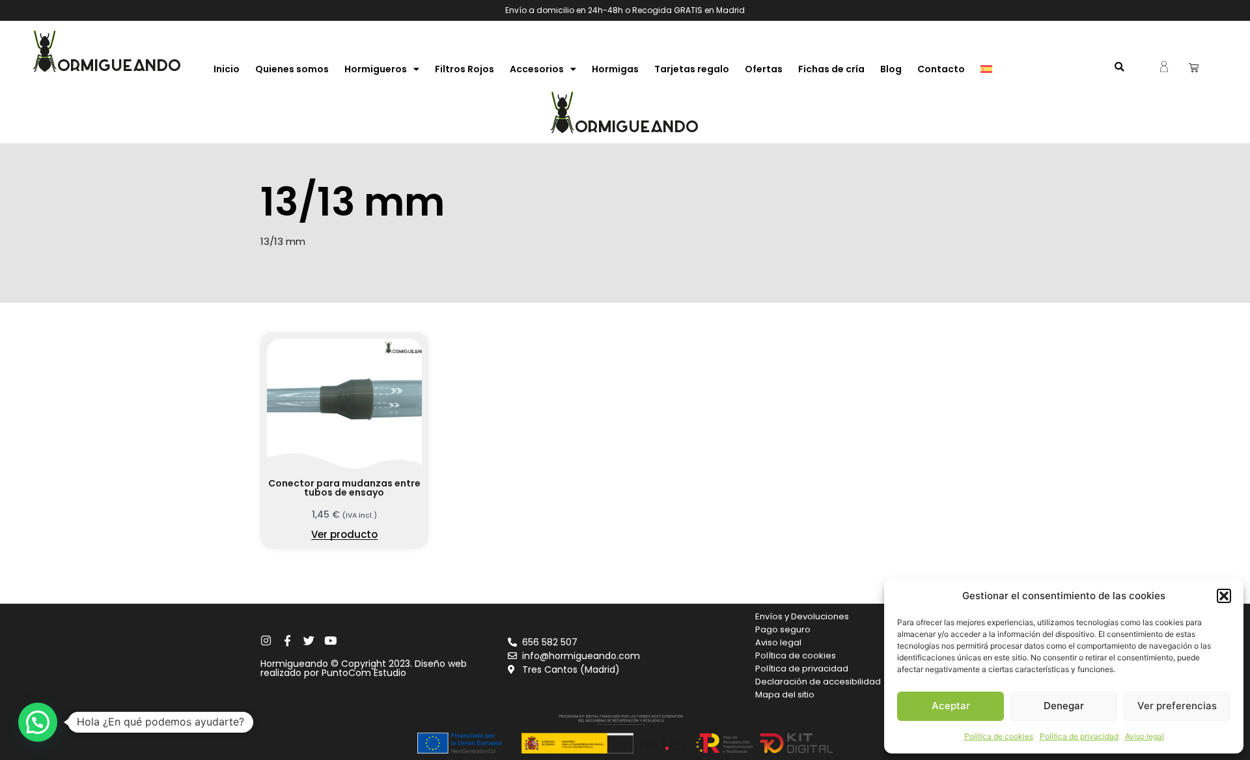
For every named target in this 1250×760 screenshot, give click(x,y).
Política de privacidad (1079, 736)
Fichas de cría (831, 69)
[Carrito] (1194, 67)
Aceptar (951, 705)
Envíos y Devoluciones (802, 616)
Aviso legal (1144, 736)
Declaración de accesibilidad (818, 681)
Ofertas (764, 69)
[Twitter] (308, 640)
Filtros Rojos (464, 69)
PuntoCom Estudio (364, 672)
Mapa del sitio (784, 694)
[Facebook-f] (287, 640)
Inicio (227, 69)
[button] (1223, 595)
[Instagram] (265, 640)
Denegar (1064, 705)
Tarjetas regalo (691, 69)
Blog (891, 69)
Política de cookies (998, 736)
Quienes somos (292, 69)
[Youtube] (330, 640)
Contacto (941, 69)
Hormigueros (375, 69)
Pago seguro (783, 629)
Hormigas (615, 69)
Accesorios (537, 69)
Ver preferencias (1177, 705)
